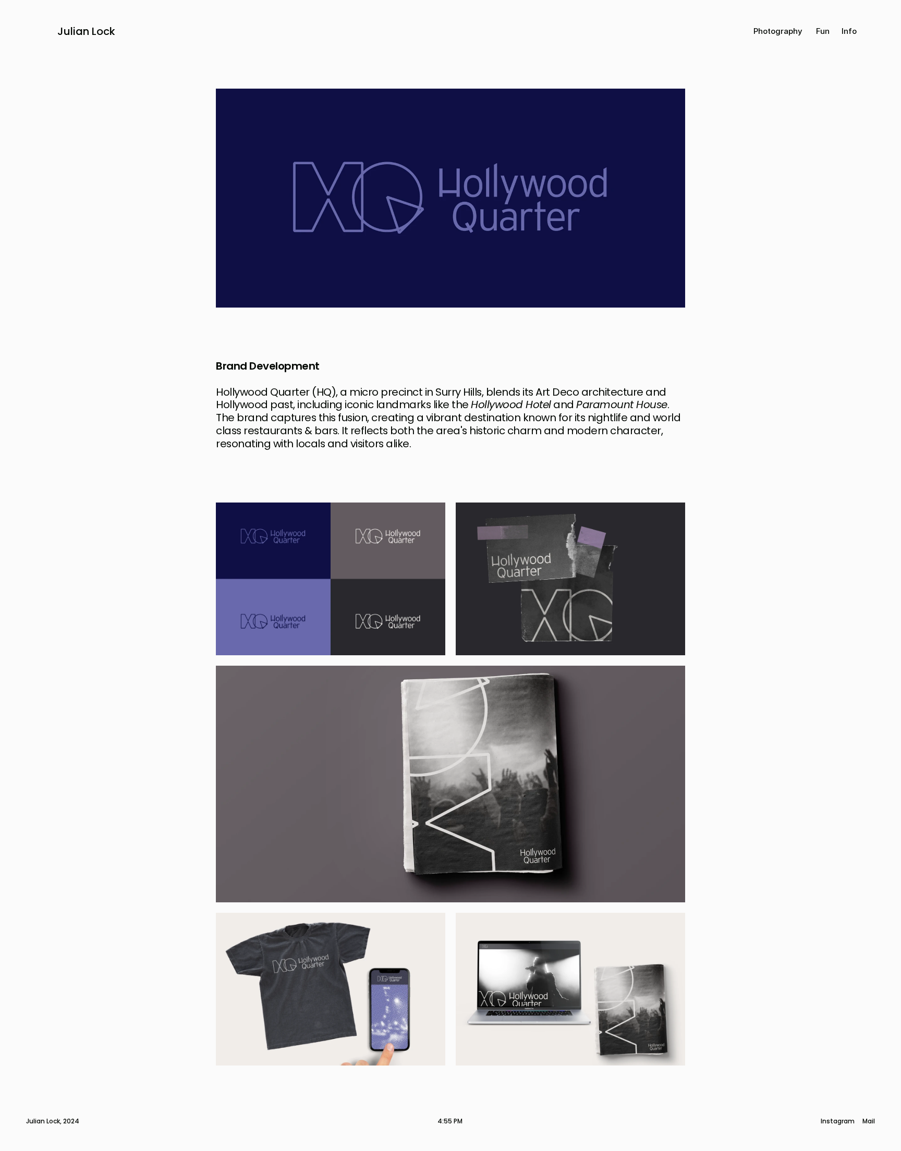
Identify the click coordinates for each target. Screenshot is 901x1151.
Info (849, 31)
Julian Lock (86, 31)
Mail (868, 1121)
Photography (777, 31)
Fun (823, 31)
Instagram (838, 1121)
